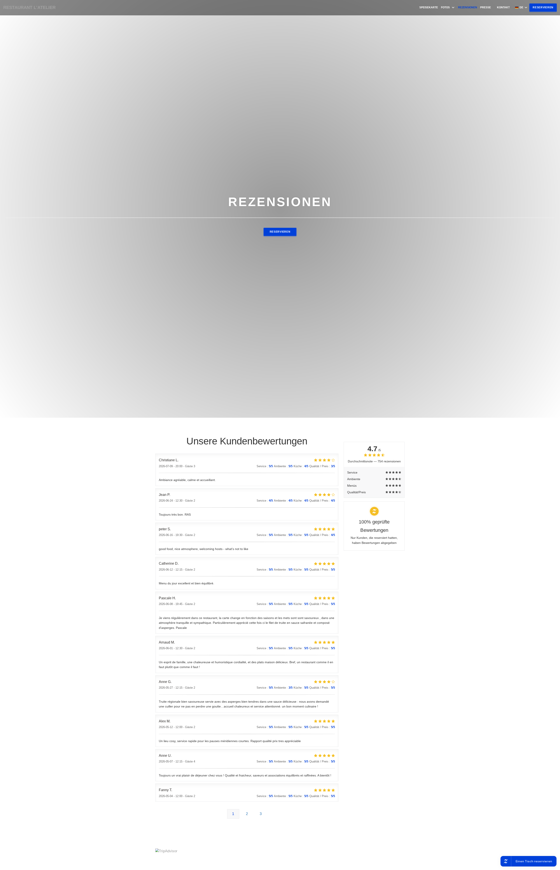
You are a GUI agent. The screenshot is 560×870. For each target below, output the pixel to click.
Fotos (445, 7)
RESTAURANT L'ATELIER (29, 7)
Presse (485, 7)
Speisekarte (428, 7)
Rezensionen (467, 7)
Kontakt (503, 7)
